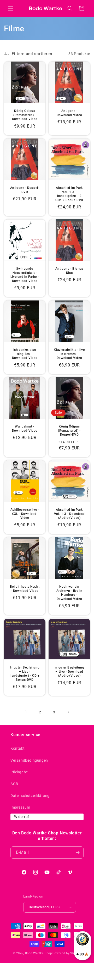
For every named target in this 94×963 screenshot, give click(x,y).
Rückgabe (19, 772)
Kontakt (17, 748)
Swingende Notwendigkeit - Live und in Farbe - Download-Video (24, 275)
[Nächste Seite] (68, 712)
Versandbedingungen (29, 760)
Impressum (20, 807)
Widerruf (21, 817)
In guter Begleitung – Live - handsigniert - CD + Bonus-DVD (24, 674)
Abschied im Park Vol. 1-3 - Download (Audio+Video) (69, 514)
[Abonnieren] (77, 852)
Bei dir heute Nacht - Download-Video (24, 589)
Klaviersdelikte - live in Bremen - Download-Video (69, 354)
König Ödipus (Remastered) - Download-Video (24, 115)
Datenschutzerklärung (30, 795)
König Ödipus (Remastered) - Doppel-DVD (69, 430)
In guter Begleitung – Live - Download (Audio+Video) (69, 671)
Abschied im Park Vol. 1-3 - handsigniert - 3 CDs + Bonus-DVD (69, 194)
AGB (14, 784)
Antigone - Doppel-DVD (24, 190)
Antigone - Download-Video (69, 113)
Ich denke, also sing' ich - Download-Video (24, 354)
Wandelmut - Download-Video (24, 428)
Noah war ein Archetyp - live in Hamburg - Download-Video (69, 593)
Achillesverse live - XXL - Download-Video (24, 514)
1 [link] (26, 712)
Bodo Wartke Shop (38, 953)
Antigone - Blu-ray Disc (69, 271)
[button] (10, 8)
